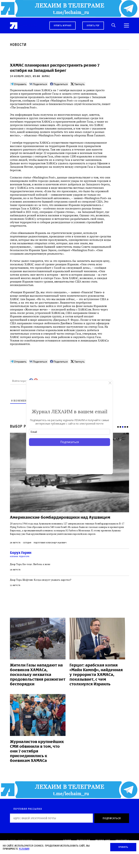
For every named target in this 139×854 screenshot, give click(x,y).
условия (24, 848)
